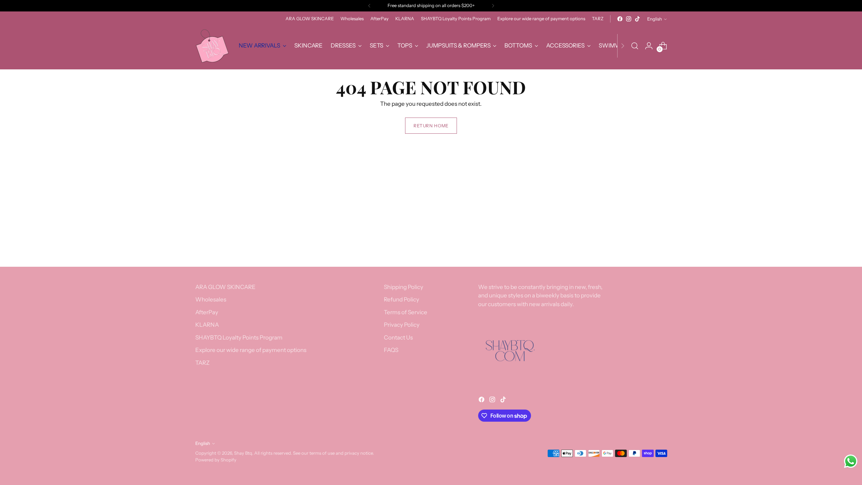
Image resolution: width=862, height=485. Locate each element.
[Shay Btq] (212, 46)
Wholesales (210, 299)
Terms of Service (405, 312)
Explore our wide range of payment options (250, 350)
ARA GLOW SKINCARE (225, 287)
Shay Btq (243, 453)
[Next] (493, 5)
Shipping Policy (403, 287)
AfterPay (206, 312)
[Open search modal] (634, 46)
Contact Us (398, 337)
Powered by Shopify (215, 459)
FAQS (391, 350)
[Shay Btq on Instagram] (629, 19)
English (654, 19)
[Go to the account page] (649, 46)
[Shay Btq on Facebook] (620, 19)
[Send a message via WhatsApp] (851, 461)
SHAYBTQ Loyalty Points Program (239, 337)
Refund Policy (401, 299)
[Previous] (369, 5)
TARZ (202, 362)
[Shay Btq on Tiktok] (637, 19)
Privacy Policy (402, 324)
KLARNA (207, 324)
